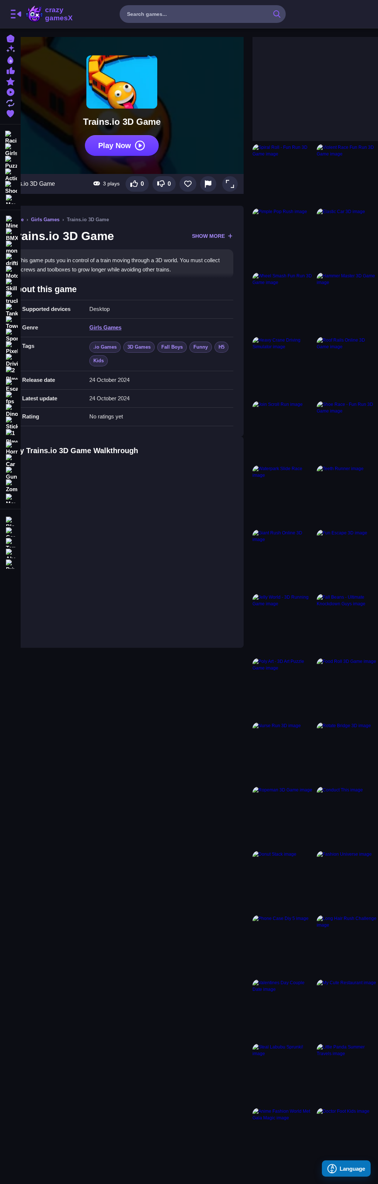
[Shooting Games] (10, 187)
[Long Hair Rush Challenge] (347, 945)
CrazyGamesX (56, 14)
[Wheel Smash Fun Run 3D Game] (283, 303)
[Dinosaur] (10, 410)
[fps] (10, 398)
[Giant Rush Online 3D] (283, 560)
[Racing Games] (10, 136)
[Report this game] (208, 184)
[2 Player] (10, 373)
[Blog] (10, 520)
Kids (98, 360)
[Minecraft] (10, 222)
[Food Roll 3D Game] (347, 688)
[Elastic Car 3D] (347, 239)
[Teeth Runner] (347, 496)
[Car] (10, 461)
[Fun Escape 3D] (347, 560)
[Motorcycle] (10, 272)
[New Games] (10, 48)
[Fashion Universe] (347, 881)
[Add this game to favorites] (187, 184)
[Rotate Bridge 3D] (347, 753)
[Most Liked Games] (10, 70)
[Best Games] (10, 59)
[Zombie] (10, 486)
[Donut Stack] (283, 881)
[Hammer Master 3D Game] (347, 303)
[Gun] (10, 473)
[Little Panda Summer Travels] (347, 1074)
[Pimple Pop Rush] (283, 239)
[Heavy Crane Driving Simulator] (283, 367)
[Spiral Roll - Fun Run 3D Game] (283, 174)
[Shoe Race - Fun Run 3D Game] (347, 431)
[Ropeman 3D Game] (283, 817)
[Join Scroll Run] (283, 431)
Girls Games (45, 219)
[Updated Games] (10, 102)
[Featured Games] (10, 80)
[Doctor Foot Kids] (347, 1138)
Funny (200, 347)
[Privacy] (10, 563)
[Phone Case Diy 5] (283, 945)
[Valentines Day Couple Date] (283, 1010)
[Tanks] (10, 310)
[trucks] (10, 297)
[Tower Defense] (10, 322)
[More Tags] (10, 497)
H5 (221, 347)
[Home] (10, 37)
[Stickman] (10, 423)
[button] (230, 184)
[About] (10, 552)
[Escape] (10, 385)
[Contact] (10, 531)
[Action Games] (10, 174)
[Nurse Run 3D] (283, 753)
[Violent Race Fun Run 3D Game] (347, 174)
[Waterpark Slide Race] (283, 496)
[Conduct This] (347, 817)
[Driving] (10, 360)
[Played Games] (10, 91)
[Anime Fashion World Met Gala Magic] (283, 1138)
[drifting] (10, 260)
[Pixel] (10, 348)
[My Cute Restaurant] (347, 1010)
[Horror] (10, 448)
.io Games (105, 347)
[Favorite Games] (10, 112)
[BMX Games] (10, 235)
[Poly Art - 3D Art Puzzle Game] (283, 688)
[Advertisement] (307, 83)
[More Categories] (10, 198)
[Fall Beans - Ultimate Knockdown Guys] (347, 624)
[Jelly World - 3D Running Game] (283, 624)
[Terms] (10, 542)
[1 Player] (10, 436)
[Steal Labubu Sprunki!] (283, 1074)
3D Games (139, 347)
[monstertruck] (10, 247)
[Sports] (10, 335)
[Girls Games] (10, 149)
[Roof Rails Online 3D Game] (347, 367)
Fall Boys (172, 347)
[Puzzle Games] (10, 161)
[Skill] (10, 285)
